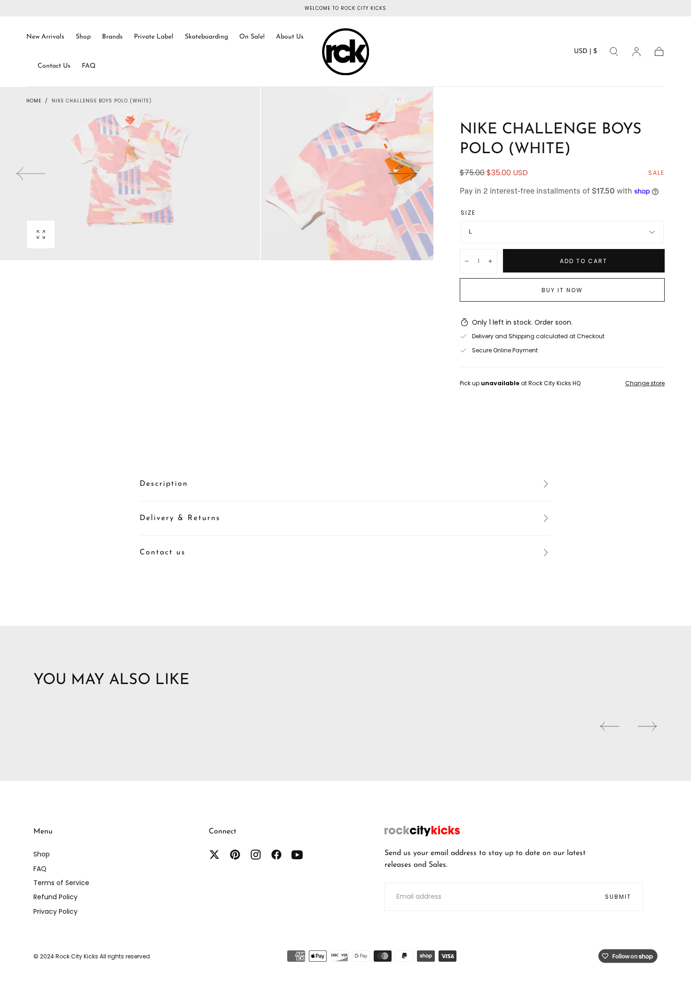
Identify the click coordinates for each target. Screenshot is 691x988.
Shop (83, 36)
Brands (112, 36)
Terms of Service (61, 882)
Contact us (163, 552)
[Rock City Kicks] (422, 831)
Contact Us (54, 66)
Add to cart (583, 261)
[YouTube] (297, 854)
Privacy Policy (55, 911)
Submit (618, 897)
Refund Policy (55, 897)
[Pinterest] (235, 854)
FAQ (88, 66)
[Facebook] (276, 854)
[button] (585, 53)
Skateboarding (206, 36)
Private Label (153, 36)
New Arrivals (45, 36)
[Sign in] (636, 51)
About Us (290, 36)
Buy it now (562, 290)
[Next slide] (403, 173)
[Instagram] (255, 854)
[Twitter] (214, 854)
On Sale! (252, 36)
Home (33, 100)
